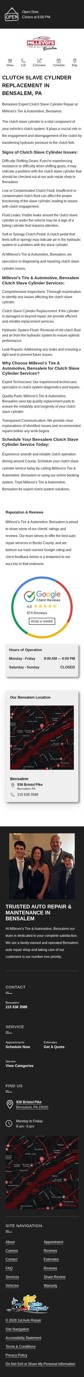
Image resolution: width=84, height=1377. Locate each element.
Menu (10, 65)
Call (23, 65)
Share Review (54, 1277)
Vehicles (12, 1285)
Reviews (50, 1250)
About (10, 1242)
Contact (11, 1259)
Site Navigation (17, 1329)
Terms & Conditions (21, 1346)
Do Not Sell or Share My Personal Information (40, 1364)
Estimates (39, 65)
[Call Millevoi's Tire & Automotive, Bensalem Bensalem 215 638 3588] (23, 1005)
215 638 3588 (27, 794)
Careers (12, 1250)
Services (12, 1277)
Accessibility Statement (23, 1338)
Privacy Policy (16, 1355)
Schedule (59, 65)
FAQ (9, 1268)
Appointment (53, 1242)
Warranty (50, 1285)
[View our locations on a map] (42, 1173)
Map (74, 65)
